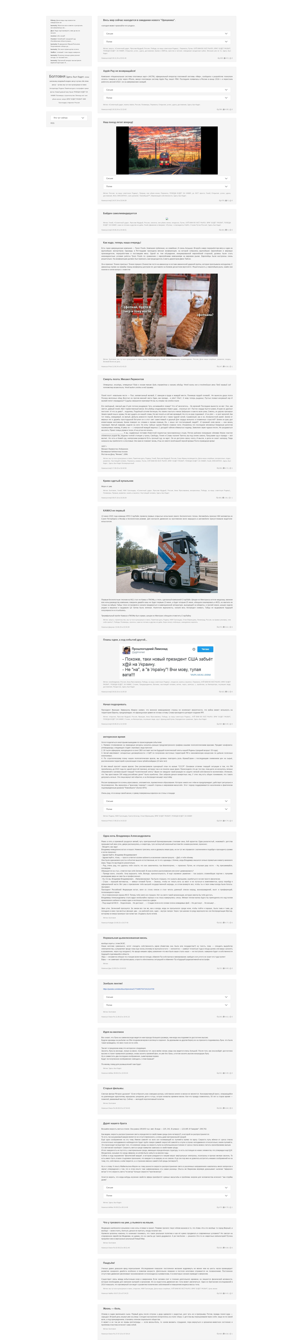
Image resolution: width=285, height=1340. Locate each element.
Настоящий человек (118, 461)
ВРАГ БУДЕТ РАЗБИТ (74, 99)
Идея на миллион (113, 1032)
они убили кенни (153, 193)
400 (219, 498)
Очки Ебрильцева (173, 359)
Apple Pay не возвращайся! (119, 71)
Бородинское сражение (184, 719)
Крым (71, 92)
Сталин (135, 684)
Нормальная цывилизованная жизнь (125, 938)
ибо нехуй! (61, 36)
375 (220, 627)
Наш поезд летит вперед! (118, 122)
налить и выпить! (133, 493)
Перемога (183, 48)
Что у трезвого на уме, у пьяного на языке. (128, 1222)
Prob (110, 366)
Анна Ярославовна (181, 490)
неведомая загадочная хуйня (194, 51)
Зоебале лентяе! (113, 983)
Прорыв (142, 193)
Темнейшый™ (144, 196)
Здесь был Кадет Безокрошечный (121, 463)
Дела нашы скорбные (208, 359)
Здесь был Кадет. (75, 77)
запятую (190, 684)
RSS (52, 123)
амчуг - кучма (57, 85)
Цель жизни (212, 1288)
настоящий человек (167, 684)
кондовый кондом (64, 81)
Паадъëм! (109, 1263)
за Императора (211, 684)
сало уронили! (133, 196)
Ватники (156, 684)
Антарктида (54, 88)
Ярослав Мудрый (136, 48)
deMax (110, 1073)
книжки (138, 461)
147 (220, 366)
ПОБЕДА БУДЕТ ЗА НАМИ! (113, 51)
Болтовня (57, 76)
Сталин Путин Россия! (198, 225)
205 (220, 468)
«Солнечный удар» (122, 48)
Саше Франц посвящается (187, 458)
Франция (141, 717)
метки (178, 684)
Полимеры (60, 95)
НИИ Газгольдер (129, 490)
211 (220, 968)
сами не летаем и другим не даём (130, 225)
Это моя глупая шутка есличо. (68, 49)
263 (222, 230)
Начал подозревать (114, 704)
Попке (109, 41)
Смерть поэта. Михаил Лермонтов (123, 379)
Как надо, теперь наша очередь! (122, 242)
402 (220, 724)
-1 (232, 498)
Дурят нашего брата (115, 1123)
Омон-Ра (111, 1017)
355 (220, 1108)
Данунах (111, 627)
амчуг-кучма (76, 81)
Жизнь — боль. (112, 1308)
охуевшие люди (224, 684)
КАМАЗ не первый (114, 510)
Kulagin (111, 923)
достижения (149, 51)
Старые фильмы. (113, 1088)
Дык (109, 968)
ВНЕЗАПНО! (122, 196)
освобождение (186, 359)
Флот (115, 196)
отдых (228, 458)
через (184, 684)
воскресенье (220, 458)
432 (222, 692)
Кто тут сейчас (61, 118)
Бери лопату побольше (171, 622)
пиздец (227, 359)
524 (220, 821)
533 (220, 1248)
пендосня (175, 223)
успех (136, 51)
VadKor (111, 1293)
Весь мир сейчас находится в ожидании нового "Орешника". (139, 20)
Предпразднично (145, 684)
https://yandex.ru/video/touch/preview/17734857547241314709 (128, 989)
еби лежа (85, 81)
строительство (69, 95)
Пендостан (117, 687)
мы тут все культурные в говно (74, 85)
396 (220, 109)
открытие (70, 102)
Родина (61, 88)
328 (221, 58)
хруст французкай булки (165, 719)
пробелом (200, 684)
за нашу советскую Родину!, (168, 48)
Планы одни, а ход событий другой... (125, 639)
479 (222, 200)
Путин (190, 48)
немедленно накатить (189, 622)
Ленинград (201, 620)
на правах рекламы (219, 620)
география (80, 88)
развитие (220, 359)
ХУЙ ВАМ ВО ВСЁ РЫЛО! (203, 48)
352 (220, 923)
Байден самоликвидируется (120, 213)
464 (220, 1334)
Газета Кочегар (134, 816)
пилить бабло (129, 105)
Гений (111, 223)
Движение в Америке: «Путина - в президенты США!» (169, 225)
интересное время (114, 737)
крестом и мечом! (175, 51)
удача (141, 51)
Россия (77, 102)
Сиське (109, 33)
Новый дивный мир (62, 92)
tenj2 (110, 58)
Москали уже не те (214, 51)
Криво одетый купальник (118, 481)
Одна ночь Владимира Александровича (127, 836)
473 (220, 1207)
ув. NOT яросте (198, 193)
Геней (208, 193)
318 (220, 1293)
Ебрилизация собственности (161, 196)
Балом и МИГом (161, 51)
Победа (153, 48)
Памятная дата (70, 88)
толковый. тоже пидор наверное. (68, 52)
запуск (64, 99)
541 (220, 1073)
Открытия (129, 51)
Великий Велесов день (111, 361)
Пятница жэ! (79, 95)
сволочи (154, 223)
